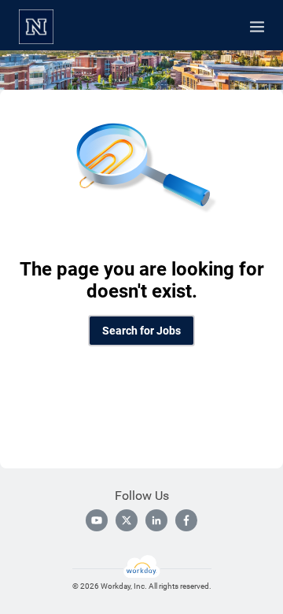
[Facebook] (186, 520)
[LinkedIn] (156, 520)
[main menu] (257, 26)
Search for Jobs (141, 330)
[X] (127, 520)
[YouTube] (97, 520)
